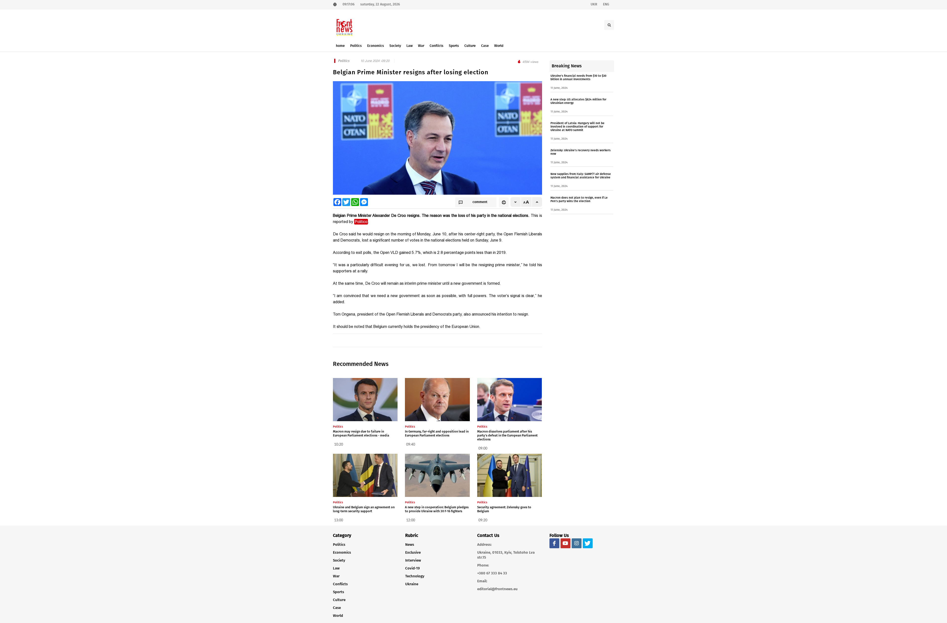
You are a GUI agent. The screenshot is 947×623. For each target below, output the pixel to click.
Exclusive (413, 552)
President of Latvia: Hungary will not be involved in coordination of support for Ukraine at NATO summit (577, 126)
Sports (338, 592)
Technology (414, 576)
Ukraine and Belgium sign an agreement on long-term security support (364, 509)
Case (337, 607)
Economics (342, 552)
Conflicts (340, 584)
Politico (361, 221)
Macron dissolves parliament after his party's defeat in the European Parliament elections (507, 435)
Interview (413, 560)
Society (339, 560)
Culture (339, 600)
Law (336, 568)
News (409, 544)
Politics (339, 544)
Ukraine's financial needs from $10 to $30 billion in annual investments (578, 77)
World (338, 615)
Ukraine (411, 584)
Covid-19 (412, 568)
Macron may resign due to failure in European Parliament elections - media (361, 433)
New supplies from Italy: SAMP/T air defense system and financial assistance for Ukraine (580, 175)
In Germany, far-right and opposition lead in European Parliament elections (437, 433)
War (336, 576)
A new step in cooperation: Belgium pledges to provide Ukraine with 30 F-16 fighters (437, 509)
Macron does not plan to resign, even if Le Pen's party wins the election (579, 199)
